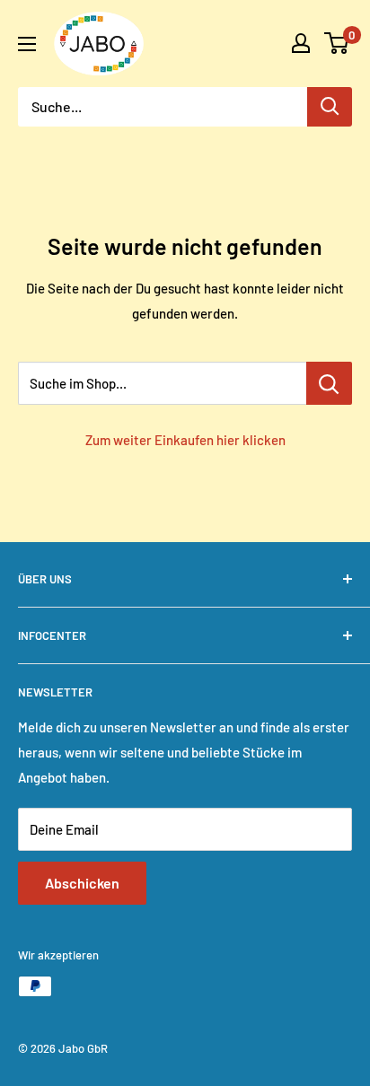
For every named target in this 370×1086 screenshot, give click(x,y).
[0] (337, 43)
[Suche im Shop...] (329, 383)
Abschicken (82, 882)
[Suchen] (329, 107)
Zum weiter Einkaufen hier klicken (185, 440)
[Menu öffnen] (27, 44)
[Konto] (301, 43)
